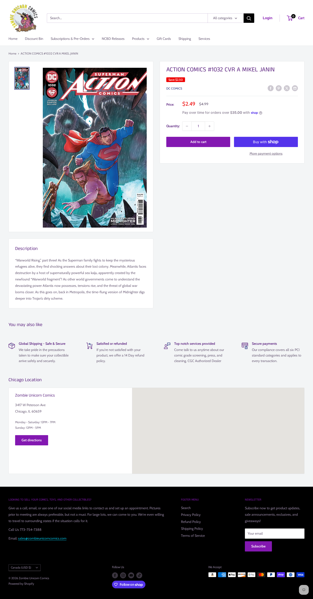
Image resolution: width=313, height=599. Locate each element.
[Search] (249, 18)
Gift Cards (164, 39)
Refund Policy (191, 522)
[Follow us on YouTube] (131, 575)
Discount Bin (34, 39)
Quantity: (173, 126)
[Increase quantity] (209, 126)
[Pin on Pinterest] (279, 88)
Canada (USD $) (21, 567)
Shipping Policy (192, 529)
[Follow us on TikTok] (139, 575)
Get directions (32, 440)
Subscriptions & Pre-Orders (70, 39)
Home (13, 39)
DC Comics (174, 88)
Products (138, 39)
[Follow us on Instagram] (123, 575)
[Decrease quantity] (186, 126)
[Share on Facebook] (271, 88)
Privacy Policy (191, 515)
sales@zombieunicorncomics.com (42, 538)
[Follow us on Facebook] (115, 575)
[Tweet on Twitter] (287, 88)
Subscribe (258, 546)
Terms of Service (193, 536)
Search (186, 508)
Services (204, 39)
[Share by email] (295, 88)
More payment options (266, 154)
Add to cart (198, 142)
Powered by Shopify (21, 584)
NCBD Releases (113, 39)
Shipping (184, 39)
